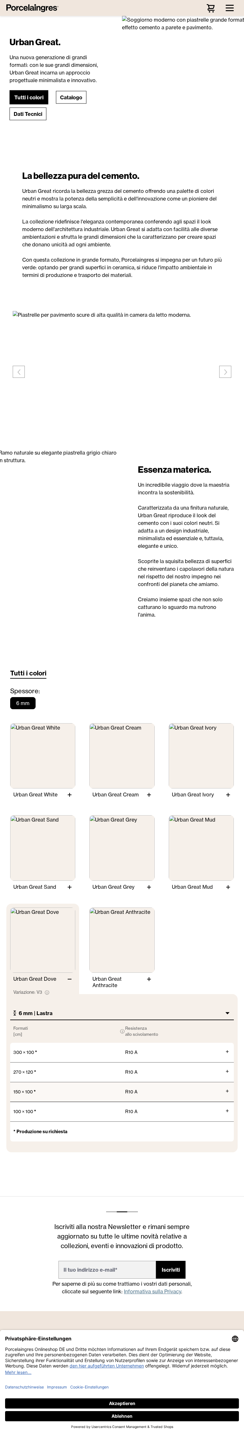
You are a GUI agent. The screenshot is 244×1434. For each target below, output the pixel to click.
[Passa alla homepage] (34, 8)
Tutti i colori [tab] (28, 673)
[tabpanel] (122, 923)
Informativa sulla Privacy (152, 1291)
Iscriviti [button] (171, 1270)
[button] (29, 97)
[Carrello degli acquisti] (211, 8)
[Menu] (229, 8)
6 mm (23, 703)
